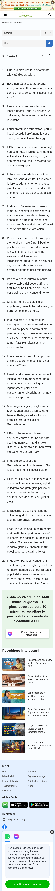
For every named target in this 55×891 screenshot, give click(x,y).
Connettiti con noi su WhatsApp (27, 884)
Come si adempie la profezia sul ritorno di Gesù (38, 679)
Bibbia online (16, 22)
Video (30, 786)
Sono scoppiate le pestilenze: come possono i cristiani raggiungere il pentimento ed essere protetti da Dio (38, 696)
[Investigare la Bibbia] (27, 14)
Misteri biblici (8, 776)
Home (5, 22)
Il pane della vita (10, 781)
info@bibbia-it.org (16, 819)
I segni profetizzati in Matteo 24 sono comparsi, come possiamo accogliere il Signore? (39, 729)
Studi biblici (33, 771)
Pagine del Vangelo (37, 776)
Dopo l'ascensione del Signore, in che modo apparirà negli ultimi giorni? (39, 712)
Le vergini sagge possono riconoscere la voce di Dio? (39, 745)
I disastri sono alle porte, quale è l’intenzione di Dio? (40, 663)
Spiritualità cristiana (37, 781)
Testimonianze (9, 786)
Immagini (6, 790)
